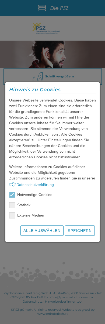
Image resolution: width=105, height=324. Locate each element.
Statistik (23, 205)
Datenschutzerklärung (35, 184)
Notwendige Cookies (34, 194)
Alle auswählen (42, 230)
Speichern (80, 230)
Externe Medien (30, 215)
